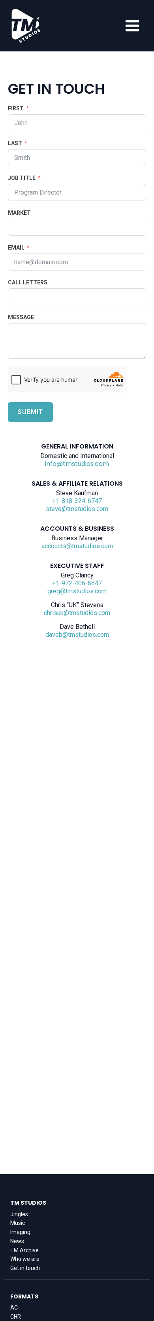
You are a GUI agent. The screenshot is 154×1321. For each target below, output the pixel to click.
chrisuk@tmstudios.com (77, 613)
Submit (30, 412)
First (16, 108)
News (17, 1241)
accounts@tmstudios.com (77, 546)
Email (16, 247)
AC (14, 1307)
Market (19, 213)
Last (15, 143)
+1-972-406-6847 (77, 583)
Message (21, 317)
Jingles (19, 1214)
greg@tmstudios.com (77, 591)
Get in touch (25, 1268)
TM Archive (24, 1250)
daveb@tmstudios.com (77, 634)
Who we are (24, 1259)
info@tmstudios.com (77, 464)
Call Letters (27, 282)
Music (17, 1223)
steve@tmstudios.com (77, 509)
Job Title (22, 178)
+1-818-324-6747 (77, 501)
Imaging (20, 1232)
